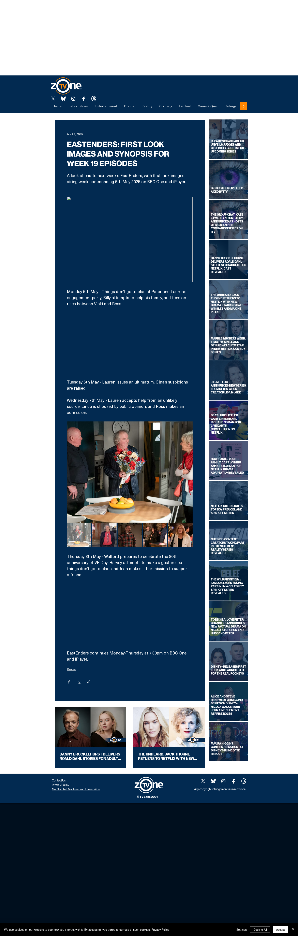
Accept (280, 929)
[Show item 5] (180, 535)
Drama (71, 669)
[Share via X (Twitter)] (79, 682)
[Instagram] (73, 98)
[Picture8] (63, 98)
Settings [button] (241, 929)
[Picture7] (83, 98)
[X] (53, 98)
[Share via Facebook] (69, 682)
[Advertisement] (74, 9)
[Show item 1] (79, 535)
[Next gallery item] (187, 472)
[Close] (293, 929)
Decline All (260, 929)
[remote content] (129, 343)
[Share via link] (89, 682)
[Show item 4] (155, 535)
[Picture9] (93, 98)
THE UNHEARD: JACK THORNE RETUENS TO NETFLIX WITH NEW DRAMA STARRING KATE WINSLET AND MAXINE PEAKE (167, 756)
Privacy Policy (160, 929)
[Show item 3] (130, 535)
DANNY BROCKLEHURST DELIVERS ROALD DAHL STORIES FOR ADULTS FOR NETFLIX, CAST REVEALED (90, 756)
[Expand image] (130, 472)
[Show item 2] (104, 535)
